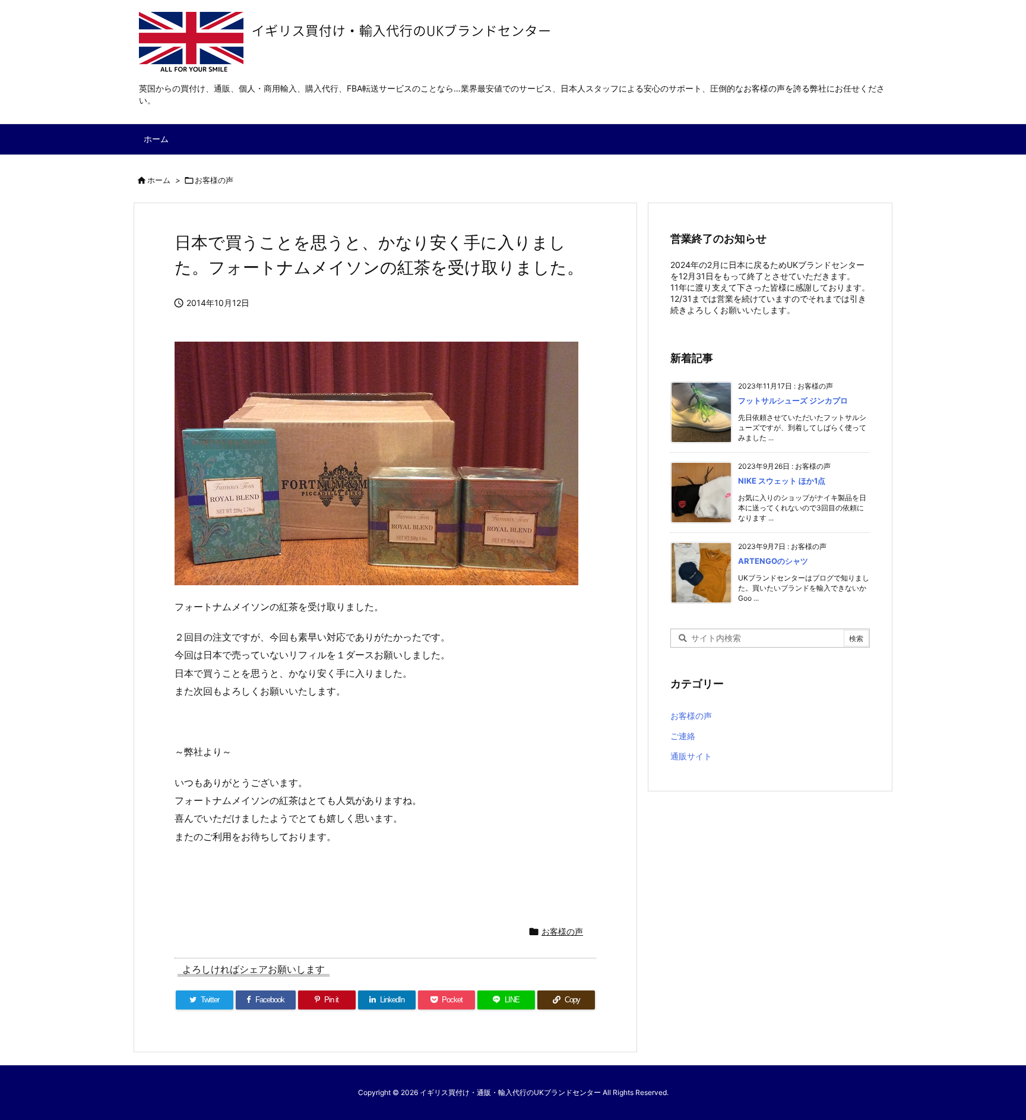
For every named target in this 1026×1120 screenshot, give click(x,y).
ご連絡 (682, 736)
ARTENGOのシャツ (773, 561)
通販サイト (691, 756)
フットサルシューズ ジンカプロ (793, 400)
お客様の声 (214, 180)
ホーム (158, 180)
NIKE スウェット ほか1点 (781, 480)
